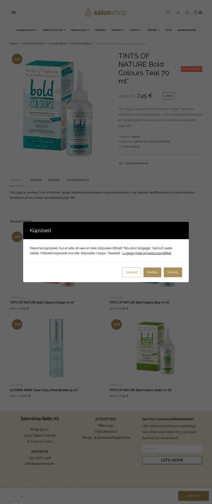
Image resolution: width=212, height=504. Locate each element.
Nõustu (173, 272)
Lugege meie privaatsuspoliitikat (146, 253)
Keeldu (152, 272)
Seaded (131, 272)
